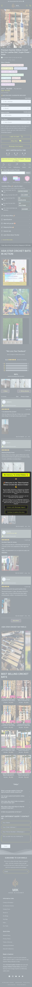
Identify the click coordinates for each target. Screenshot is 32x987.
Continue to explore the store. (16, 512)
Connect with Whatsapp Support (16, 507)
